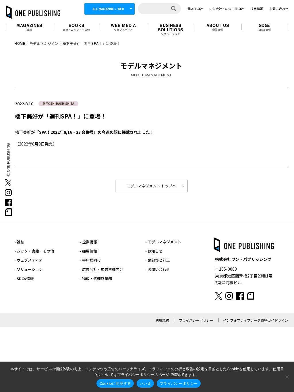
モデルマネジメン (44, 43)
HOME (19, 43)
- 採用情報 (88, 251)
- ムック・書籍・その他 (34, 251)
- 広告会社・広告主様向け (101, 269)
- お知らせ (154, 251)
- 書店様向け (90, 260)
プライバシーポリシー (196, 320)
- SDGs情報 (24, 278)
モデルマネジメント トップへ (151, 186)
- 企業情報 (88, 241)
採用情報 (256, 8)
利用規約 (162, 320)
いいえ (145, 383)
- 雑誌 (19, 241)
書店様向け (195, 8)
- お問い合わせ (157, 269)
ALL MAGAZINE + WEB (108, 9)
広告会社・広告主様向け (226, 8)
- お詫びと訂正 (157, 260)
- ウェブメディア (28, 260)
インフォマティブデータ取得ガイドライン (255, 320)
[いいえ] (287, 377)
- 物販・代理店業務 (96, 278)
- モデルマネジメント (163, 241)
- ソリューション (28, 269)
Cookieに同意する (115, 383)
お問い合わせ (278, 8)
